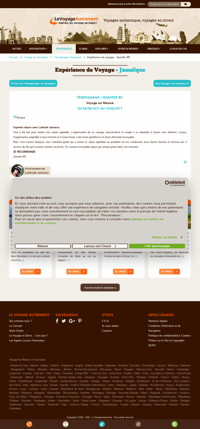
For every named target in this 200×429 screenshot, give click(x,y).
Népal (144, 393)
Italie (111, 385)
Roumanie (118, 396)
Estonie (115, 377)
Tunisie (95, 404)
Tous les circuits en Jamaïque (100, 287)
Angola (79, 365)
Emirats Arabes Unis (70, 377)
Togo (64, 404)
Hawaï (106, 381)
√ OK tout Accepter (157, 245)
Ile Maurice (143, 381)
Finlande (153, 377)
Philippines (35, 396)
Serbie (51, 400)
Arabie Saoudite (94, 365)
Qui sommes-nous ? (20, 321)
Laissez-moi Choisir (97, 245)
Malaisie (118, 389)
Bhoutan (42, 369)
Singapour (104, 400)
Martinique (171, 389)
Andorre (54, 365)
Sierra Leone (89, 400)
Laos (23, 389)
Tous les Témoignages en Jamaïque (33, 83)
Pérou (97, 396)
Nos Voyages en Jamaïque (172, 83)
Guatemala (41, 381)
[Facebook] (58, 321)
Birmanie (55, 369)
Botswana (105, 369)
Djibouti (29, 377)
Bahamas (173, 365)
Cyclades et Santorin (162, 373)
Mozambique (70, 393)
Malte (149, 389)
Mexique (14, 393)
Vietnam (173, 404)
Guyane (84, 381)
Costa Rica (115, 373)
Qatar (107, 396)
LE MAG (83, 48)
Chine (57, 373)
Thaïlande (53, 404)
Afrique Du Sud (19, 365)
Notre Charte (16, 330)
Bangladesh (17, 369)
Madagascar (93, 389)
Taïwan (41, 404)
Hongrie (130, 381)
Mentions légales (158, 321)
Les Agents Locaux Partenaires (27, 340)
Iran (45, 385)
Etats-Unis (128, 377)
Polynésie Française (67, 396)
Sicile (76, 400)
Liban (44, 389)
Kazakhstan (157, 385)
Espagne (103, 377)
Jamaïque (121, 385)
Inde (25, 385)
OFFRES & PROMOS (128, 48)
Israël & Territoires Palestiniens (88, 385)
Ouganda (155, 393)
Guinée (54, 381)
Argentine (110, 365)
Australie (135, 365)
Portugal (87, 396)
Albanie (34, 365)
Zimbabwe (15, 408)
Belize (31, 369)
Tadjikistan (15, 404)
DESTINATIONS (37, 48)
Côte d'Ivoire (184, 373)
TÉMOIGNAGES (64, 48)
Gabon (175, 377)
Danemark (16, 377)
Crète (137, 373)
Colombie (67, 373)
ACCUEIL (16, 48)
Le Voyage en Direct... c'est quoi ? (28, 335)
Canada (27, 373)
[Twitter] (64, 321)
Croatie (128, 373)
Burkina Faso (144, 369)
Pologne (49, 396)
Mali (141, 389)
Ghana (185, 377)
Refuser (43, 245)
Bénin (170, 369)
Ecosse (40, 377)
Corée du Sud (98, 373)
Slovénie (117, 400)
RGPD (152, 345)
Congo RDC (81, 373)
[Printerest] (80, 321)
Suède (173, 400)
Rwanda (141, 396)
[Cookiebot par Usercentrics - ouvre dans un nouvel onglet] (168, 183)
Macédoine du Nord (72, 389)
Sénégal (184, 400)
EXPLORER (101, 48)
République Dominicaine (162, 396)
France (165, 377)
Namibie (85, 393)
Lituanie (53, 389)
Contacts (107, 330)
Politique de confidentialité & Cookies (169, 335)
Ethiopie (141, 377)
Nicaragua (98, 393)
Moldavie (26, 393)
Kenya (170, 385)
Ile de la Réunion (161, 381)
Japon (132, 385)
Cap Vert (39, 373)
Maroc (159, 389)
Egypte (52, 377)
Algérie (44, 365)
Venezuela (160, 404)
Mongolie (39, 393)
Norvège (111, 393)
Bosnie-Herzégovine (85, 369)
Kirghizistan (182, 385)
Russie (130, 396)
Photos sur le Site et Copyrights (166, 340)
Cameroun (15, 373)
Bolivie (67, 369)
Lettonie (33, 389)
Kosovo (13, 389)
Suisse (142, 400)
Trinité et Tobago (79, 404)
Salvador (26, 400)
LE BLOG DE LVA (178, 48)
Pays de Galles (18, 396)
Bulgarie (128, 369)
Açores (161, 365)
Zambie (185, 404)
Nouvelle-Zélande (128, 393)
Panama (184, 393)
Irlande (54, 385)
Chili (48, 373)
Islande (64, 385)
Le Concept (15, 326)
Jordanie (143, 385)
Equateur (90, 377)
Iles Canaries (181, 381)
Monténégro (54, 393)
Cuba (145, 373)
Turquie (124, 404)
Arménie (123, 365)
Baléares (186, 365)
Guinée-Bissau (68, 381)
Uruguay (147, 404)
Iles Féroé (15, 385)
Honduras (117, 381)
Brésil (118, 369)
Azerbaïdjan (148, 365)
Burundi (159, 369)
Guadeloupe (25, 381)
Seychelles (64, 400)
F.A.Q (105, 321)
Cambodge (183, 369)
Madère (107, 389)
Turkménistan (109, 404)
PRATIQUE (153, 48)
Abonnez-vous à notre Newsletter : (128, 4)
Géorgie (95, 381)
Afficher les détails (165, 237)
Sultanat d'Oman (158, 400)
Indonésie (35, 385)
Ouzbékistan (170, 393)
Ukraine (135, 404)
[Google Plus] (72, 321)
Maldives (131, 389)
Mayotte (184, 389)
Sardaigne (39, 400)
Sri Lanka (130, 400)
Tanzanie (29, 404)
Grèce (12, 381)
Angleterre (67, 365)
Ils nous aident (110, 326)
